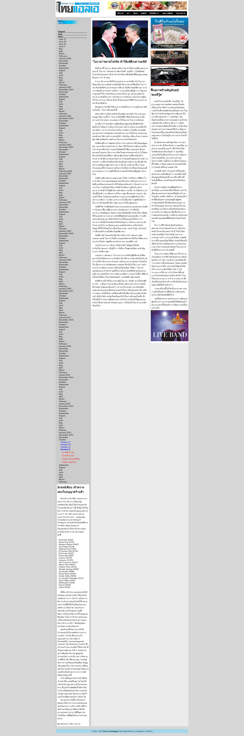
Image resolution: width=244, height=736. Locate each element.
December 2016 (66, 320)
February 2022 (65, 171)
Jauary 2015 (64, 375)
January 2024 (65, 116)
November (63, 63)
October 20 (65, 444)
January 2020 (65, 231)
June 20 (62, 41)
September (64, 68)
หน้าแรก (120, 13)
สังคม (135, 13)
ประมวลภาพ (180, 13)
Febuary (62, 229)
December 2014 (66, 377)
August (61, 31)
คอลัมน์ (143, 13)
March (62, 53)
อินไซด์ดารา (154, 13)
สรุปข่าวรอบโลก (69, 462)
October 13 (65, 447)
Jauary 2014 (64, 404)
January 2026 (65, 58)
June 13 (62, 44)
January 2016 (65, 346)
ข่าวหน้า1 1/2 (68, 452)
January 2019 (65, 260)
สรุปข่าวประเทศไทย (70, 459)
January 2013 (65, 432)
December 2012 (66, 435)
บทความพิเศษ (167, 13)
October (62, 65)
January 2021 (65, 202)
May (61, 49)
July (60, 34)
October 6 (65, 449)
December (63, 61)
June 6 (62, 46)
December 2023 (66, 118)
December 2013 (66, 406)
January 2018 (65, 288)
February (63, 56)
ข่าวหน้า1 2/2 (68, 455)
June (60, 36)
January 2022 (65, 173)
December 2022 (66, 147)
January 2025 (65, 87)
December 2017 (66, 291)
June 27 (62, 39)
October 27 (65, 442)
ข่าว (128, 13)
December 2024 (66, 89)
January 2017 (65, 317)
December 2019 (66, 233)
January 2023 (65, 145)
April (61, 51)
